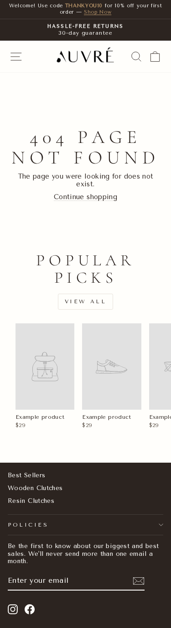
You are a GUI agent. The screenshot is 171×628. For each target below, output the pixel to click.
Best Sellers (26, 475)
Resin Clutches (31, 500)
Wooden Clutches (35, 487)
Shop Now (97, 12)
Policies (28, 525)
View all (86, 301)
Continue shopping (85, 197)
